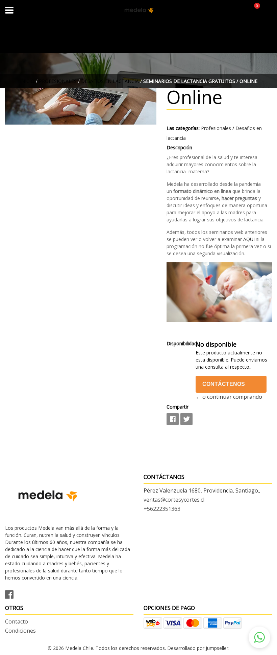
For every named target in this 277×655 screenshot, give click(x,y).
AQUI (249, 239)
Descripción (179, 147)
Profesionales (58, 81)
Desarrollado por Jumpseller (197, 648)
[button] (259, 637)
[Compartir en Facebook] (173, 419)
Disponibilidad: (178, 343)
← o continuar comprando (229, 396)
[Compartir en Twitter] (186, 419)
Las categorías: (183, 128)
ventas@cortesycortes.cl (174, 499)
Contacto (16, 621)
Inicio (27, 81)
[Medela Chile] (139, 10)
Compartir (177, 406)
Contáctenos (223, 384)
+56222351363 (162, 508)
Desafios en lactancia (110, 81)
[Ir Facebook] (12, 593)
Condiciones (20, 630)
